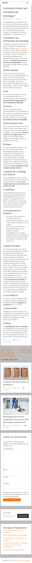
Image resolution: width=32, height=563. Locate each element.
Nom (5, 470)
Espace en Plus (20, 48)
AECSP (5, 3)
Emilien (19, 425)
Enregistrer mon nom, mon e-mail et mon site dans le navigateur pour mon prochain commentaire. (16, 494)
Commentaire (8, 449)
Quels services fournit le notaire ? (14, 550)
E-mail (6, 477)
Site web (6, 483)
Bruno (20, 19)
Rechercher (7, 513)
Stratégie (8, 340)
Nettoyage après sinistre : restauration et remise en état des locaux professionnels (16, 419)
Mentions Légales (24, 560)
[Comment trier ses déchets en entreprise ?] (16, 379)
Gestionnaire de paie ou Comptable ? (15, 535)
